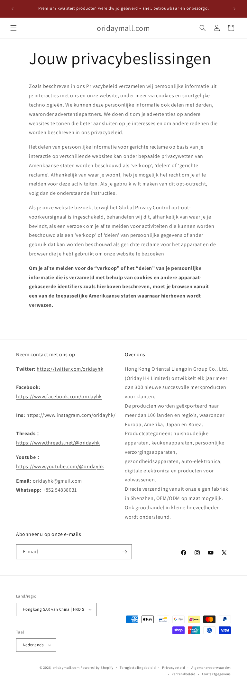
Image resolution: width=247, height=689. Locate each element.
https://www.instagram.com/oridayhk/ (71, 415)
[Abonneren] (124, 551)
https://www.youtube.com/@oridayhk (60, 466)
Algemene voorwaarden (211, 667)
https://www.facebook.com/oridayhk (59, 396)
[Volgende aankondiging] (234, 9)
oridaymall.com (66, 667)
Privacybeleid (173, 667)
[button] (13, 28)
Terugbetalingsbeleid (138, 667)
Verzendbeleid (184, 674)
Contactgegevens (216, 674)
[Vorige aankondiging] (12, 9)
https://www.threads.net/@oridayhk (58, 442)
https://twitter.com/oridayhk (70, 369)
